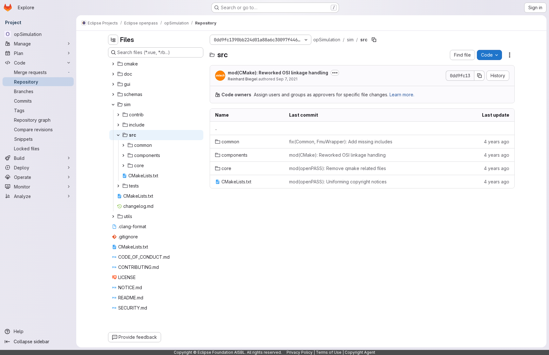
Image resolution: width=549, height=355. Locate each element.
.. (216, 128)
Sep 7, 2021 (286, 79)
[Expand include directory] (118, 125)
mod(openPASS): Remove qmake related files (337, 168)
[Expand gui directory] (113, 84)
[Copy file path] (374, 40)
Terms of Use (329, 352)
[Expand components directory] (123, 155)
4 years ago (496, 141)
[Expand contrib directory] (118, 115)
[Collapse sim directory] (113, 104)
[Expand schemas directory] (113, 94)
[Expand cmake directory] (113, 64)
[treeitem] (156, 64)
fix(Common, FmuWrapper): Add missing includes (340, 141)
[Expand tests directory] (118, 186)
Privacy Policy (300, 352)
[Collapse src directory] (118, 135)
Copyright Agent (360, 352)
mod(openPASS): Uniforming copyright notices (338, 181)
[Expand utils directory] (113, 216)
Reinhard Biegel (242, 79)
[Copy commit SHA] (479, 76)
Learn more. (402, 94)
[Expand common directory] (123, 145)
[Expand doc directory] (113, 74)
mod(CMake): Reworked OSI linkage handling (278, 72)
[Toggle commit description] (335, 73)
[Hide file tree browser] (113, 40)
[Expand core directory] (123, 165)
